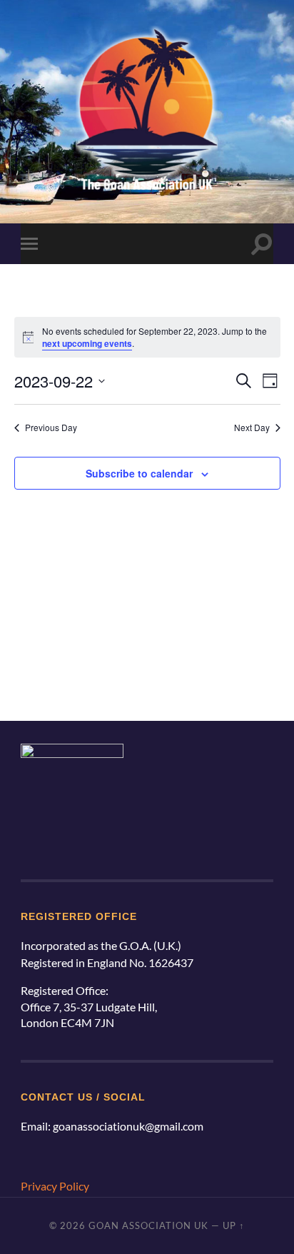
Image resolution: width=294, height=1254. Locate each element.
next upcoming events (87, 343)
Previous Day (51, 427)
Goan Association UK (148, 1225)
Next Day (252, 427)
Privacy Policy (55, 1186)
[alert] (147, 337)
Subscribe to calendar (139, 473)
